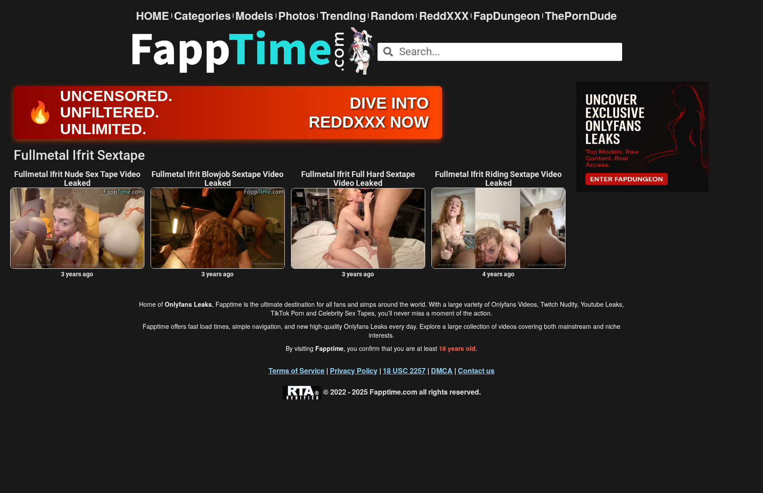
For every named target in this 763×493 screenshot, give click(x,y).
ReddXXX (444, 16)
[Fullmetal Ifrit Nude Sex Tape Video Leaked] (77, 228)
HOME (152, 16)
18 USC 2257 (404, 370)
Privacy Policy (354, 370)
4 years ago (498, 274)
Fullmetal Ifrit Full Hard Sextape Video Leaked (358, 179)
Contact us (476, 370)
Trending (343, 16)
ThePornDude (581, 16)
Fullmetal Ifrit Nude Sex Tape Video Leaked (77, 179)
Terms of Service (296, 370)
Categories (202, 16)
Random (392, 16)
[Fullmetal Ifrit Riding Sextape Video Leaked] (498, 228)
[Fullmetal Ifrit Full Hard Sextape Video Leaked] (358, 228)
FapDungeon (506, 16)
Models (254, 16)
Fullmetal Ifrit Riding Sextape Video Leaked (498, 179)
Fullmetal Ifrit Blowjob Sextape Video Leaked (217, 179)
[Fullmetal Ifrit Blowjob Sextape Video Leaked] (218, 228)
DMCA (442, 370)
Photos (296, 16)
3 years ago (77, 274)
